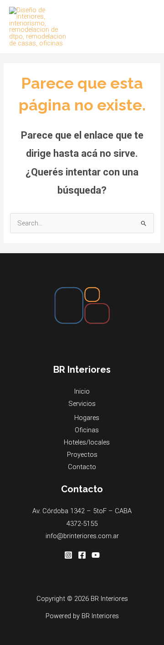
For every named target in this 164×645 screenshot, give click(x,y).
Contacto (82, 467)
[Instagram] (68, 555)
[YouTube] (96, 555)
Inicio (82, 391)
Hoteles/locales (87, 442)
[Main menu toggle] (145, 26)
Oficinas (87, 430)
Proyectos (82, 454)
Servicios (82, 404)
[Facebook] (82, 555)
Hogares (86, 418)
